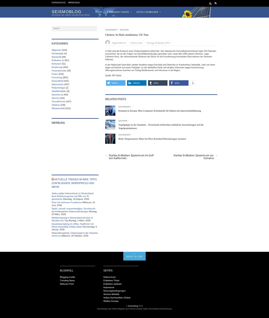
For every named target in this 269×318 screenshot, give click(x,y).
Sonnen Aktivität (111, 294)
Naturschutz (58, 84)
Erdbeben (56, 60)
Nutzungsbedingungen (114, 290)
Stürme (55, 98)
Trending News (67, 280)
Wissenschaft (58, 108)
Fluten (55, 74)
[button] (115, 83)
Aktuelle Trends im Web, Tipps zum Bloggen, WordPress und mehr (74, 183)
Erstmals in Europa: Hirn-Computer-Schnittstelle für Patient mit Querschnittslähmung (159, 111)
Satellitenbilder (147, 12)
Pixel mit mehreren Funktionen (67, 202)
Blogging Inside (67, 277)
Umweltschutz (58, 101)
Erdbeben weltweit (112, 284)
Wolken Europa (110, 301)
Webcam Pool (67, 284)
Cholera (133, 43)
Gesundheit (111, 30)
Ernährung (57, 67)
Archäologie (57, 53)
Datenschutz (59, 3)
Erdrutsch (56, 63)
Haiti (140, 43)
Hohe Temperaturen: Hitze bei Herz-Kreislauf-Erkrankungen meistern (152, 139)
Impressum (74, 3)
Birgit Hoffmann (119, 43)
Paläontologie (58, 87)
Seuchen (124, 30)
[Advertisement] (75, 147)
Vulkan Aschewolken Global (116, 297)
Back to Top (134, 257)
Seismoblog (133, 306)
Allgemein (56, 50)
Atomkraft (56, 57)
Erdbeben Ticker (118, 12)
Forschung (57, 77)
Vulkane (55, 105)
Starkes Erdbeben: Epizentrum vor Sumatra (195, 157)
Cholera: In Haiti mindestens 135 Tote (127, 34)
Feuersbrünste (59, 70)
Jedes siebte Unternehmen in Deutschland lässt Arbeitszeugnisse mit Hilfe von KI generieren (73, 196)
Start (99, 12)
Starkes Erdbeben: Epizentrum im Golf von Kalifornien (129, 157)
